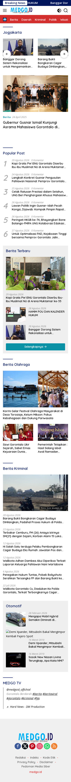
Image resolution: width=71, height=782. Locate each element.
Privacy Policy (26, 762)
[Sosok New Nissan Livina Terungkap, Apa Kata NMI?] (16, 660)
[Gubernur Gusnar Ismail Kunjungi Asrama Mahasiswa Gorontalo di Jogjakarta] (35, 93)
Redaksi (20, 757)
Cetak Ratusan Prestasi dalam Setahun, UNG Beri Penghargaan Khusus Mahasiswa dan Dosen (40, 193)
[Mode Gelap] (59, 10)
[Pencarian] (66, 10)
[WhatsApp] (47, 746)
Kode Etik (49, 757)
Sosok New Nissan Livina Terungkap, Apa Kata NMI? (46, 658)
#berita (37, 694)
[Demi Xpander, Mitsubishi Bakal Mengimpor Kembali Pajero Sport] (35, 634)
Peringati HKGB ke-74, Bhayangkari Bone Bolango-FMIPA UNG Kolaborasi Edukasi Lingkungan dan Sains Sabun (38, 221)
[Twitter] (25, 746)
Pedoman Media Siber (35, 766)
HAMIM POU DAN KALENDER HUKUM (46, 313)
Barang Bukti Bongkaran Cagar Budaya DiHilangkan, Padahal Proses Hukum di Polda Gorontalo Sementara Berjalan (52, 63)
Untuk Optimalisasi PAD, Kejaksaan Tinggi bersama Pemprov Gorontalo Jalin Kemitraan (39, 235)
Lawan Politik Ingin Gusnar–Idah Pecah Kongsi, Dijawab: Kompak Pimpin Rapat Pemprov (38, 207)
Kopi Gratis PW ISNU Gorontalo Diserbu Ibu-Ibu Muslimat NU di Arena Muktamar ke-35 (38, 165)
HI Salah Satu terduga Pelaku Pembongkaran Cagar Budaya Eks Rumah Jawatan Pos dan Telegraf (32, 548)
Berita (7, 117)
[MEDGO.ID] (21, 10)
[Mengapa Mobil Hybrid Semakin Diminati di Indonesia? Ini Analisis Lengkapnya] (16, 619)
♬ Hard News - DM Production (26, 707)
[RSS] (54, 746)
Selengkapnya (34, 346)
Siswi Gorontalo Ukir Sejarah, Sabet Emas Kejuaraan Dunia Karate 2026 (16, 448)
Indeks (34, 757)
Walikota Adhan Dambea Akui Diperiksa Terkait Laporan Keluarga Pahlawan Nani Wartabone (34, 562)
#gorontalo (14, 698)
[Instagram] (39, 746)
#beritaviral (50, 694)
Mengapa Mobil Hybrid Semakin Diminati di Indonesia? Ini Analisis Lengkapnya (43, 618)
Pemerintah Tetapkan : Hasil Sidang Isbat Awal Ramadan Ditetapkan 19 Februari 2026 (53, 448)
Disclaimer (46, 762)
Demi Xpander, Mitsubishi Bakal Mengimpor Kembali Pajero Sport (46, 644)
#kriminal (27, 698)
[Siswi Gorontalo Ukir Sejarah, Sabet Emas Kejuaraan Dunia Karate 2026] (18, 432)
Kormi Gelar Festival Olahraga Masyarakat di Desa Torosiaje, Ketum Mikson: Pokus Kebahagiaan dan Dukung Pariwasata (33, 414)
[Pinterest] (32, 746)
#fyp (37, 698)
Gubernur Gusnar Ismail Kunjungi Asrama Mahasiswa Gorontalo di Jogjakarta (30, 127)
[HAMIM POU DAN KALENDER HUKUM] (16, 314)
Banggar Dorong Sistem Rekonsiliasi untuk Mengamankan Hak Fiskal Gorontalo (17, 63)
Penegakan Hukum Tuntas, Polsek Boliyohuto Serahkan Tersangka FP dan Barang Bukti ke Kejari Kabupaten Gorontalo (32, 576)
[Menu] (5, 10)
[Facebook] (18, 746)
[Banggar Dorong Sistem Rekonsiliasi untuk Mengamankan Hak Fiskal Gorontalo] (18, 47)
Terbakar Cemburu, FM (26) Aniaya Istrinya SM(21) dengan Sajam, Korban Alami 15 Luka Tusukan (32, 534)
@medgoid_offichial (19, 689)
